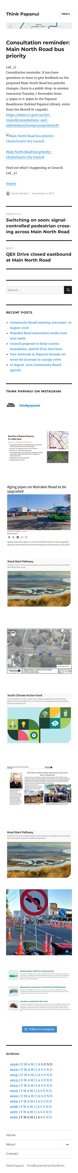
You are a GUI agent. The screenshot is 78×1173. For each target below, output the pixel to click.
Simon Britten (20, 193)
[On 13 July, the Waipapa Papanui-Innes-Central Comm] (39, 787)
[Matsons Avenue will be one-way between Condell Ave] (39, 922)
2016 (13, 1117)
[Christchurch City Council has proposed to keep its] (39, 583)
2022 (14, 1085)
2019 (13, 1101)
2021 (13, 1091)
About (11, 1144)
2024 (14, 1075)
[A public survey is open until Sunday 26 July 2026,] (39, 855)
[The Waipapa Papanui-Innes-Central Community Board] (39, 651)
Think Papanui (22, 14)
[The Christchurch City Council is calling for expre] (39, 719)
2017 (13, 1112)
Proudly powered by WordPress (46, 1165)
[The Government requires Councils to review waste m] (39, 990)
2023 (13, 1080)
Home (11, 1135)
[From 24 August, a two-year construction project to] (39, 516)
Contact (12, 1153)
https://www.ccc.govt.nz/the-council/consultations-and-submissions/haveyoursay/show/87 (32, 120)
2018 (13, 1107)
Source (11, 183)
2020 (14, 1096)
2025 (14, 1070)
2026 (14, 1064)
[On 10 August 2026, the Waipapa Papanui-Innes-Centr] (39, 448)
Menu (66, 13)
